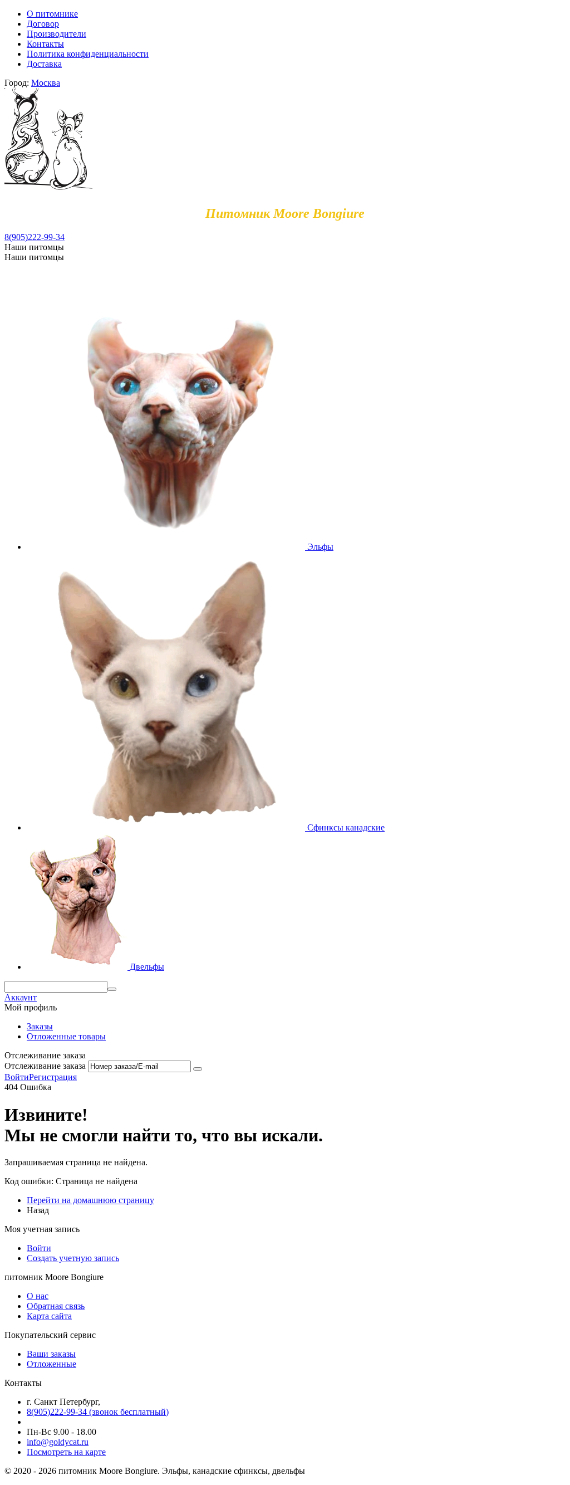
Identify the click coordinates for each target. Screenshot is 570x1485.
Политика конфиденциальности (88, 53)
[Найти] (111, 989)
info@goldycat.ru (58, 1442)
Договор (43, 23)
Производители (56, 33)
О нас (37, 1296)
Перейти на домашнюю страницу (90, 1200)
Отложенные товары (66, 1036)
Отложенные (51, 1364)
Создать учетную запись (73, 1258)
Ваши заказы (51, 1354)
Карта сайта (49, 1316)
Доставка (44, 64)
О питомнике (52, 13)
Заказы (40, 1026)
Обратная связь (56, 1306)
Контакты (45, 43)
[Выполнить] (197, 1069)
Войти (16, 1077)
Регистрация (53, 1077)
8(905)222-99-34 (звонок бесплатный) (98, 1411)
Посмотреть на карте (66, 1452)
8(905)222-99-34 (34, 237)
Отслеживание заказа (45, 1066)
